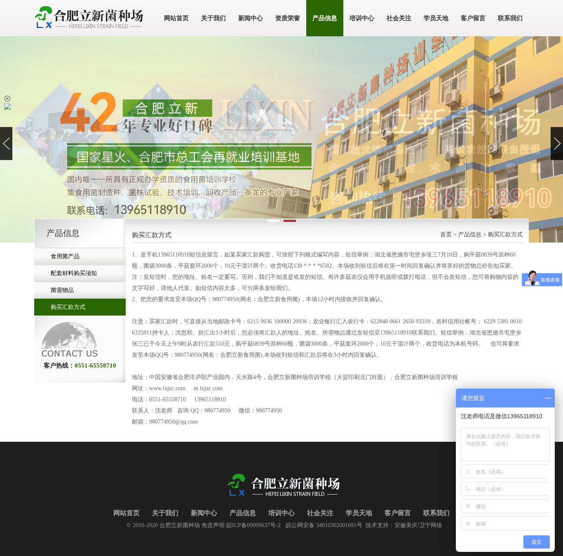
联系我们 (436, 512)
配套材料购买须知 (74, 273)
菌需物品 (62, 290)
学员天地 (359, 512)
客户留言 (398, 512)
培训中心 (281, 512)
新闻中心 (204, 512)
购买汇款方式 (68, 307)
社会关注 (320, 512)
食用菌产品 (65, 256)
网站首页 (126, 512)
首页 (446, 234)
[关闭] (7, 98)
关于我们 (165, 512)
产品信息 (469, 234)
